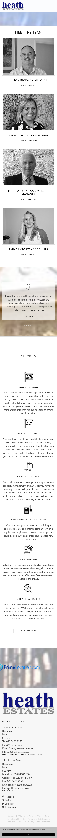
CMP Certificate (43, 822)
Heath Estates (29, 816)
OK (28, 834)
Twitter (9, 800)
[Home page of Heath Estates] (12, 6)
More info (42, 829)
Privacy (31, 822)
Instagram (10, 807)
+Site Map (21, 822)
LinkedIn (9, 803)
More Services (28, 630)
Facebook (10, 796)
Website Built (43, 816)
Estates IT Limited (18, 819)
